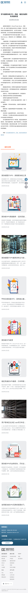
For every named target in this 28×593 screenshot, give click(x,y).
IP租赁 (11, 558)
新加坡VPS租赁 (7, 340)
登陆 (22, 2)
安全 (3, 570)
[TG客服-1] (26, 179)
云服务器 (4, 560)
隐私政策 (12, 579)
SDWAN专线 (13, 556)
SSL (3, 572)
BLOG (11, 572)
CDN (3, 565)
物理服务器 (4, 556)
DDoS (3, 563)
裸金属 (3, 558)
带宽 (11, 565)
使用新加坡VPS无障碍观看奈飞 (13, 505)
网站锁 (3, 575)
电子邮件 (20, 558)
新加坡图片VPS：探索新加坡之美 (14, 175)
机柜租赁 (12, 563)
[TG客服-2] (26, 183)
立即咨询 (7, 543)
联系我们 (12, 577)
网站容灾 (4, 577)
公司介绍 (12, 575)
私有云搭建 (12, 567)
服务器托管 (12, 560)
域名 (19, 556)
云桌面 (3, 567)
